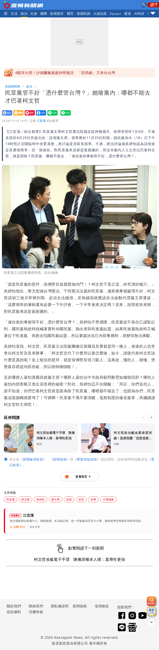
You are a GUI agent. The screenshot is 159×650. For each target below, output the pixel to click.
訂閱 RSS (19, 527)
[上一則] (143, 417)
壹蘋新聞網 (12, 86)
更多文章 (35, 527)
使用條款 (102, 606)
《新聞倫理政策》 (32, 459)
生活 (14, 13)
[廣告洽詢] (151, 611)
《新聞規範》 (60, 459)
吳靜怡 (40, 499)
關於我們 (14, 606)
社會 (34, 13)
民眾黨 (10, 499)
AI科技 (139, 13)
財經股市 (57, 13)
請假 (69, 499)
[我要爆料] (151, 601)
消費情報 (36, 611)
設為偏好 (6, 115)
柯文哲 (25, 499)
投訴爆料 (14, 611)
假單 (93, 499)
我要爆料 (29, 115)
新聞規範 (80, 606)
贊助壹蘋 (17, 115)
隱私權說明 (58, 606)
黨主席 (55, 499)
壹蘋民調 (83, 13)
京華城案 (108, 499)
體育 (70, 13)
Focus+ (115, 13)
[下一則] (151, 417)
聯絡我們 (36, 606)
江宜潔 (41, 121)
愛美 (127, 13)
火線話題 (100, 13)
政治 (24, 13)
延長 (81, 499)
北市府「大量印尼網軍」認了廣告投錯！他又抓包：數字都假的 (67, 72)
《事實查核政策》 (86, 459)
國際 (43, 13)
